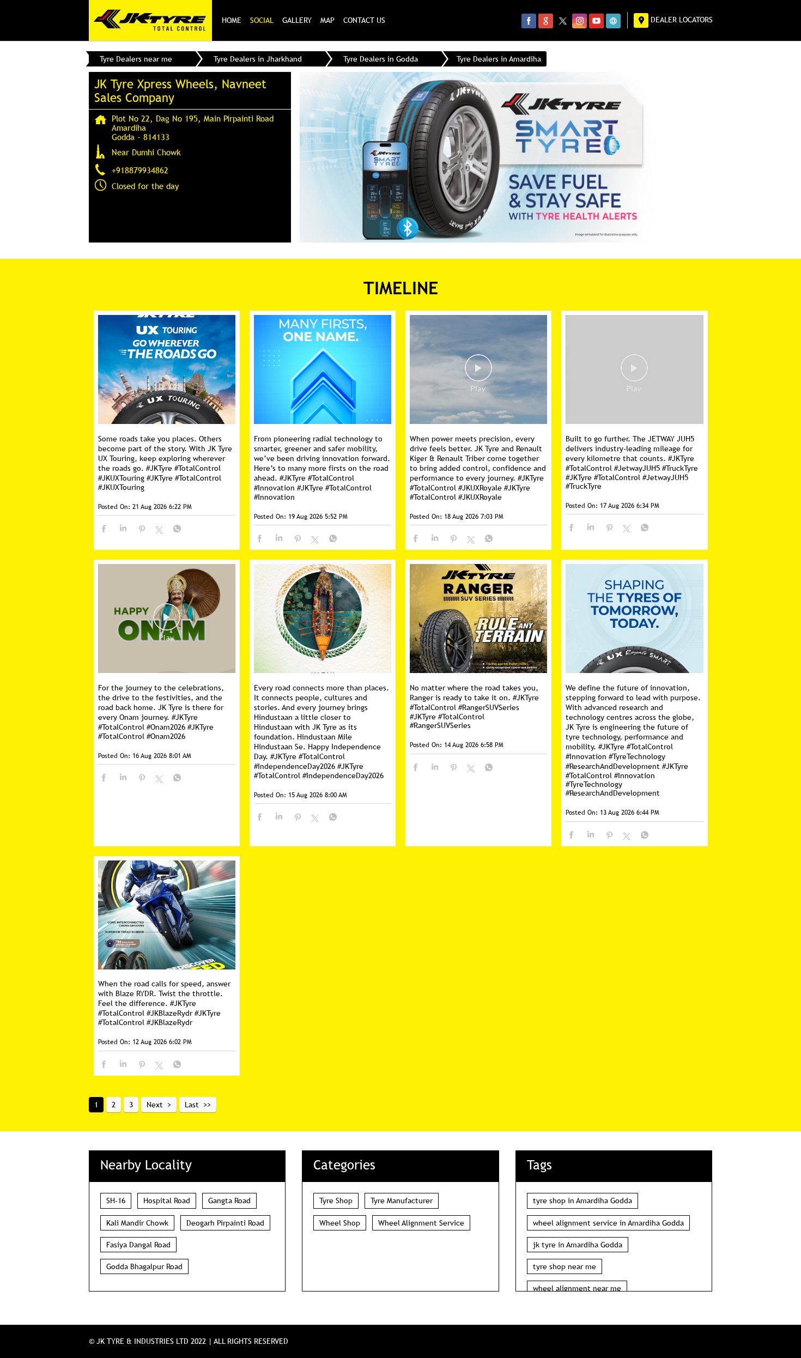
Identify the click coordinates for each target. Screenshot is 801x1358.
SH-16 (115, 1200)
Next (155, 1105)
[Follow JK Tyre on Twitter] (562, 20)
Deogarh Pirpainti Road (225, 1223)
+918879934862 (140, 170)
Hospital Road (166, 1200)
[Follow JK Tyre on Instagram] (579, 20)
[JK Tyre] (150, 20)
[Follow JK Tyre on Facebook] (528, 20)
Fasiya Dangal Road (138, 1245)
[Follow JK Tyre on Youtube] (596, 20)
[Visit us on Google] (545, 20)
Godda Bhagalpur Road (144, 1266)
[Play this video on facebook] (478, 373)
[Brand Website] (613, 20)
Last (192, 1105)
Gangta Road (229, 1200)
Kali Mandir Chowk (137, 1223)
